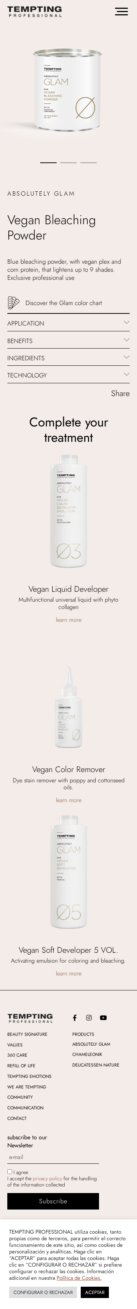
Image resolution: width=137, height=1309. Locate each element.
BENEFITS (20, 340)
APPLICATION (25, 323)
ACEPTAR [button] (94, 1292)
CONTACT (17, 1118)
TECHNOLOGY (27, 375)
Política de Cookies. (79, 1278)
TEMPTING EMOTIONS (29, 1076)
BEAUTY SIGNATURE (27, 1034)
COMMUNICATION (25, 1108)
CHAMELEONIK (87, 1054)
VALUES (15, 1044)
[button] (68, 322)
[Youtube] (103, 1018)
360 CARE (17, 1055)
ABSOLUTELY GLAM (91, 1044)
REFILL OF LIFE (21, 1065)
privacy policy (47, 1178)
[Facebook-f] (75, 1018)
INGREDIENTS (26, 358)
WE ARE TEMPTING (26, 1087)
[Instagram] (89, 1018)
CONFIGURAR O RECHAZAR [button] (43, 1292)
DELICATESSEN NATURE (95, 1065)
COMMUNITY (20, 1097)
